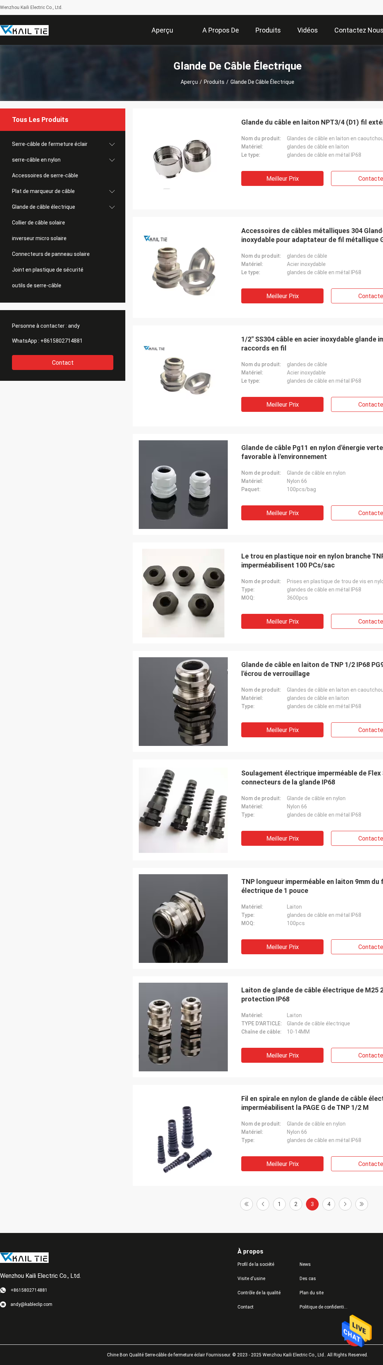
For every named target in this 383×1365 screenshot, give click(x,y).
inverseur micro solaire (39, 238)
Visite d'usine (251, 1278)
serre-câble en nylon (36, 160)
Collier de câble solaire (38, 223)
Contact (63, 362)
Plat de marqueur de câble (43, 191)
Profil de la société (256, 1264)
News (305, 1264)
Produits (214, 82)
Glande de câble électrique (43, 207)
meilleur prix (282, 178)
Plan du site (312, 1292)
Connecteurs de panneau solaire (51, 254)
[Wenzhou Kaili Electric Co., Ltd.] (24, 30)
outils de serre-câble (36, 285)
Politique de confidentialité (325, 1307)
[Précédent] (263, 1204)
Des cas (308, 1278)
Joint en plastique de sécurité (47, 270)
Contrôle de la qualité (259, 1292)
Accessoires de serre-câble (45, 175)
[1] (246, 1204)
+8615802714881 (61, 341)
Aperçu (189, 82)
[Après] (345, 1204)
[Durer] (361, 1204)
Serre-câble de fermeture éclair (50, 144)
